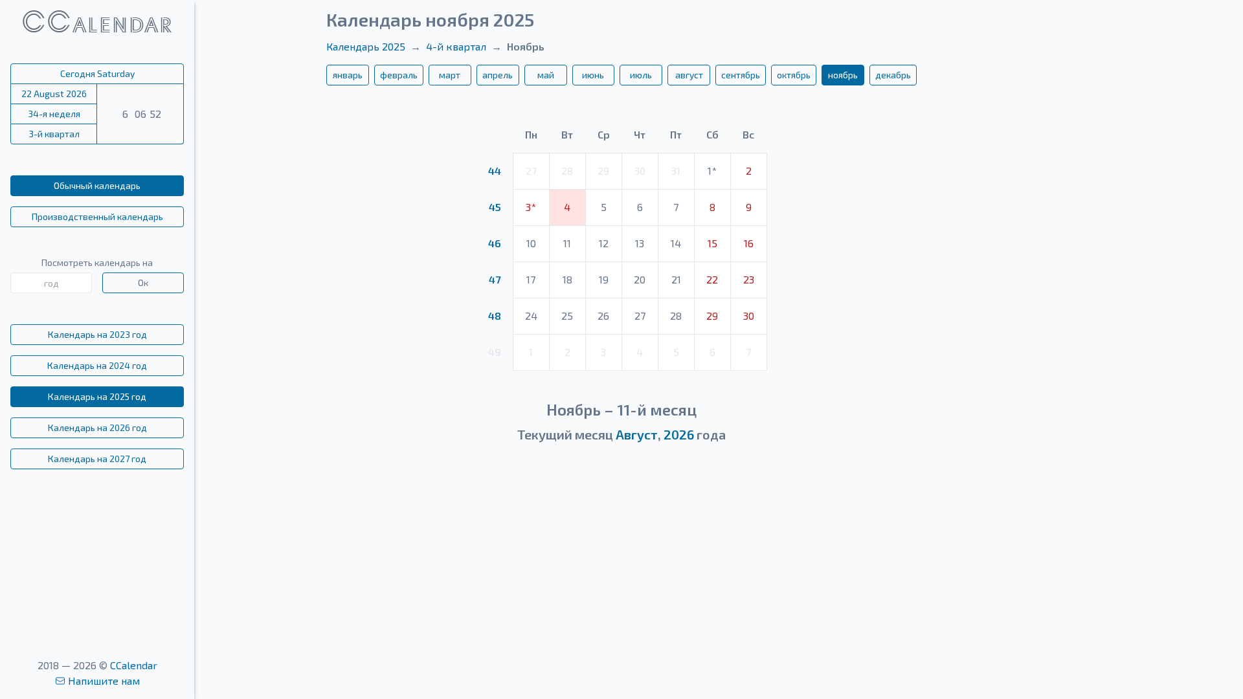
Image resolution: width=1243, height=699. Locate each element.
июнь (593, 74)
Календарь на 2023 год (97, 334)
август (689, 74)
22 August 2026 (54, 93)
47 (494, 279)
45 (495, 207)
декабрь (893, 74)
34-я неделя (54, 113)
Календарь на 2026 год (97, 427)
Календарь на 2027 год (97, 458)
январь (348, 74)
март (449, 74)
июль (641, 74)
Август (637, 434)
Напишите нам (104, 680)
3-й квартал (54, 133)
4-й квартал (456, 46)
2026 (679, 434)
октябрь (794, 74)
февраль (399, 74)
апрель (497, 74)
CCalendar (133, 665)
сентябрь (740, 74)
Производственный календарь (97, 216)
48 (494, 315)
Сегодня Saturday (97, 73)
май (545, 74)
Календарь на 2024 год (97, 365)
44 (494, 170)
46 (494, 243)
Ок (143, 282)
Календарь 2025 (365, 46)
